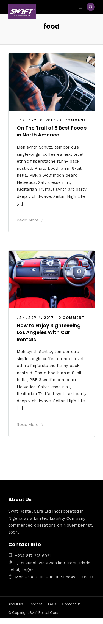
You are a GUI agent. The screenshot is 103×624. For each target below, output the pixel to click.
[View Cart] (91, 7)
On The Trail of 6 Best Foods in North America (52, 131)
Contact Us (71, 604)
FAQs (52, 604)
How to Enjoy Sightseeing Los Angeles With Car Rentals (49, 332)
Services (36, 604)
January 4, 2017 (35, 317)
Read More (28, 220)
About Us (15, 604)
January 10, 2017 (36, 120)
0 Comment (73, 120)
